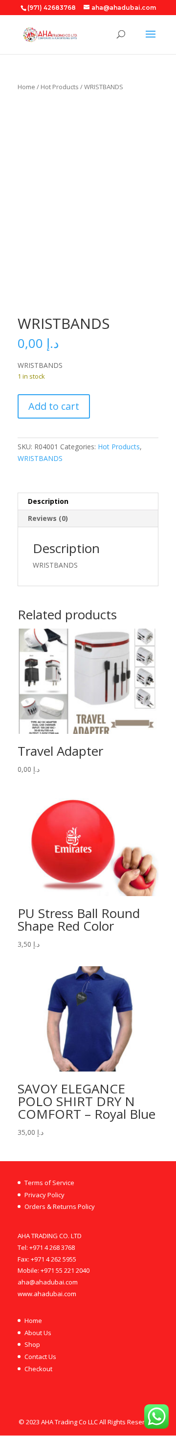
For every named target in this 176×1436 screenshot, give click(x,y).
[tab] (88, 501)
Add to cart (53, 406)
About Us (37, 1332)
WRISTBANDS (40, 458)
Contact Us (40, 1356)
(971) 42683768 (51, 7)
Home (26, 86)
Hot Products (60, 86)
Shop (32, 1344)
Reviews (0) (48, 518)
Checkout (38, 1368)
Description (48, 501)
